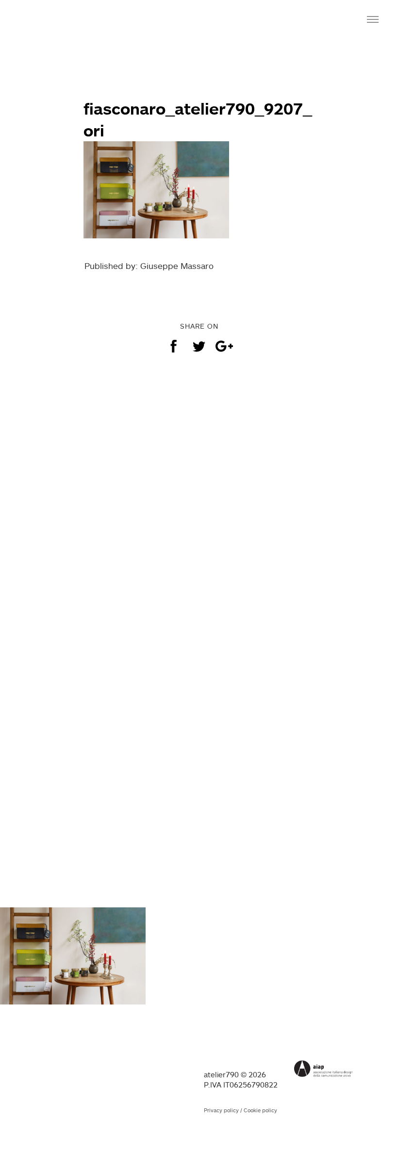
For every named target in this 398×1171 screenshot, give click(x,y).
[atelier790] (49, 18)
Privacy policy (221, 1110)
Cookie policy (260, 1110)
